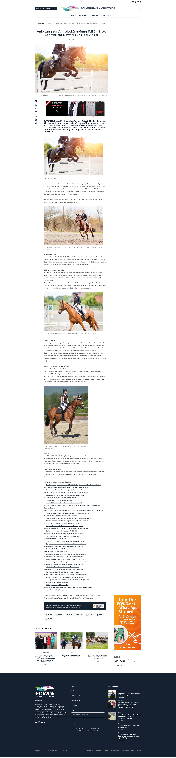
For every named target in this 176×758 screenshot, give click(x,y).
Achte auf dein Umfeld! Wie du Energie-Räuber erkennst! (64, 490)
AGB (106, 751)
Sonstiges (46, 652)
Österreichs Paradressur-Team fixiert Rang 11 (71, 656)
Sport (71, 652)
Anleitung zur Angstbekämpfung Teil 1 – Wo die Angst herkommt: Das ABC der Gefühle (73, 485)
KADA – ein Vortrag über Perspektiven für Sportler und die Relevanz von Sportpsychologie (74, 510)
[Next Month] (133, 660)
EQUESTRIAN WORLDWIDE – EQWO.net (72, 595)
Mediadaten (56, 2)
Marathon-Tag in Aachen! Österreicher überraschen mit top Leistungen (97, 656)
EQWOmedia (83, 15)
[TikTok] (140, 2)
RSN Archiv (96, 728)
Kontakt (72, 2)
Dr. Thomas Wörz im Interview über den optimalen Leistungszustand (67, 487)
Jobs (78, 728)
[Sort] (118, 657)
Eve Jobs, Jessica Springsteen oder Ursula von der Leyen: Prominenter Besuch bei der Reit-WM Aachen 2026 (46, 658)
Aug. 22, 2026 (45, 664)
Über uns (105, 15)
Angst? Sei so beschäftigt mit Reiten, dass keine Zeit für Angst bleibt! (67, 513)
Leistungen (46, 2)
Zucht (97, 730)
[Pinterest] (138, 2)
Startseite (41, 23)
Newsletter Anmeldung (85, 2)
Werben (37, 2)
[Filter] (115, 657)
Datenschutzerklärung (132, 751)
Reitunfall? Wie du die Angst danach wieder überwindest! (64, 503)
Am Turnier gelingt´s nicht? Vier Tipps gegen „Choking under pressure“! (68, 492)
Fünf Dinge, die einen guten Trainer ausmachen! (61, 497)
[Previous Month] (129, 660)
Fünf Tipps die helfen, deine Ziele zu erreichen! (60, 500)
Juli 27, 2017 (71, 39)
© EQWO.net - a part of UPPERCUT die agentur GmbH (51, 750)
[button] (71, 667)
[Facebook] (133, 2)
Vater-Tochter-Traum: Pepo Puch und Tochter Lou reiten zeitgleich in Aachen (129, 716)
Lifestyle (71, 27)
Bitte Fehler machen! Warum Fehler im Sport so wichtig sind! (65, 495)
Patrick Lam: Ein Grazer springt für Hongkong (129, 694)
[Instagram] (135, 2)
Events (65, 2)
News (72, 15)
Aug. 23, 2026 (121, 697)
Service (95, 15)
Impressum (115, 751)
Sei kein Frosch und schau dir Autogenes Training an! (62, 515)
